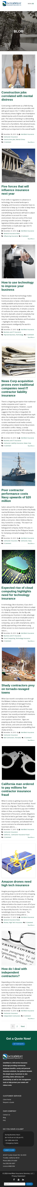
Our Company (9, 1111)
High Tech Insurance (15, 922)
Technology (19, 335)
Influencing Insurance (11, 236)
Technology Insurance (23, 638)
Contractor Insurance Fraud (20, 835)
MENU (30, 3)
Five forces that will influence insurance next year (15, 190)
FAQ (4, 1120)
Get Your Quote (19, 1044)
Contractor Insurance (11, 137)
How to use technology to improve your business (17, 286)
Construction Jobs (9, 139)
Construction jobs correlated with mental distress (17, 96)
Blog (4, 1117)
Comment (8, 142)
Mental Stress (20, 139)
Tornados (18, 738)
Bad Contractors (9, 738)
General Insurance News (12, 233)
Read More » (31, 142)
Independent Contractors (12, 1016)
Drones (6, 922)
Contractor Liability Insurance (13, 443)
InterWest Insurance (27, 134)
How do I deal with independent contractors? (14, 972)
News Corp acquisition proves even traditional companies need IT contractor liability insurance (17, 388)
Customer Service (12, 1096)
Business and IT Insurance (12, 332)
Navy (30, 541)
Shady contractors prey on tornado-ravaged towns (18, 689)
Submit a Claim (9, 1150)
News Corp (27, 443)
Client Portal (7, 1099)
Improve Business (9, 335)
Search (29, 1184)
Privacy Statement (18, 1176)
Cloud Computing (9, 638)
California (7, 835)
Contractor (24, 541)
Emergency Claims (12, 1143)
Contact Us (6, 1115)
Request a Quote (8, 1102)
